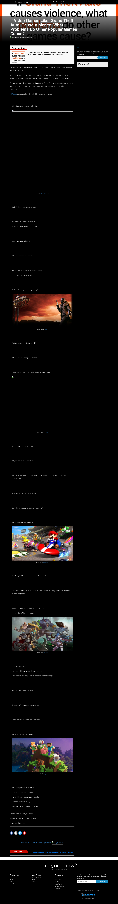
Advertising (58, 879)
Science (12, 881)
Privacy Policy (58, 883)
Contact (57, 881)
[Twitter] (98, 2)
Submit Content (59, 886)
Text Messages (36, 883)
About (56, 878)
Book (33, 879)
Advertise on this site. (88, 898)
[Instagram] (101, 2)
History (12, 883)
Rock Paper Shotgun (46, 193)
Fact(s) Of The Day (37, 878)
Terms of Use (58, 884)
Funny (11, 879)
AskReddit (13, 94)
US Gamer (45, 562)
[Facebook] (95, 2)
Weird (11, 878)
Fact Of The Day (22, 2)
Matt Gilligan (16, 37)
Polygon (46, 774)
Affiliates (57, 888)
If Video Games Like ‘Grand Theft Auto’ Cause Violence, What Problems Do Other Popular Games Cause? (48, 53)
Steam (45, 329)
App (33, 881)
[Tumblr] (104, 2)
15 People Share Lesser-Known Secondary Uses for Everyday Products (51, 852)
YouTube (45, 432)
